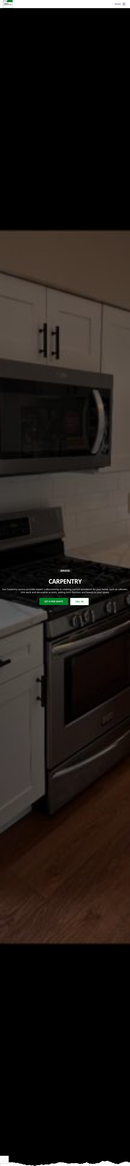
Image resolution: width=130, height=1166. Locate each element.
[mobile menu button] (124, 4)
